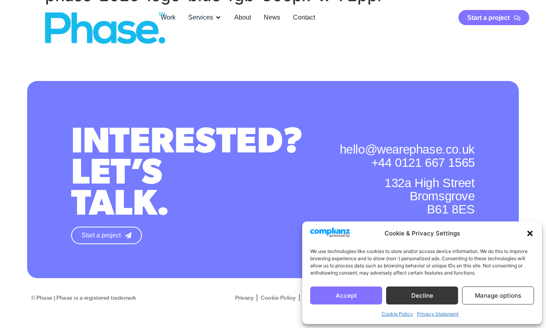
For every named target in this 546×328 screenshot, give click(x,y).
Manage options (498, 295)
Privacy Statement (437, 314)
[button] (530, 233)
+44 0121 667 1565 (423, 163)
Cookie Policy (397, 314)
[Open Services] (218, 17)
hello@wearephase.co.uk (407, 149)
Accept (346, 295)
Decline (422, 295)
